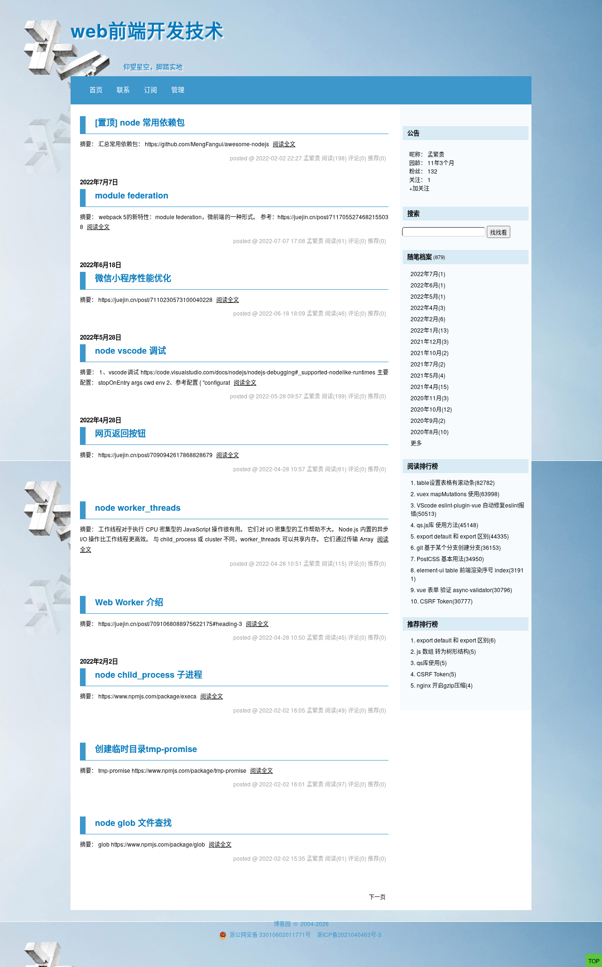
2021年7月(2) (428, 364)
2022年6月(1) (428, 285)
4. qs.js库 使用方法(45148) (444, 525)
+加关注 (419, 188)
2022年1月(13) (430, 330)
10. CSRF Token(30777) (442, 601)
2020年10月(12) (431, 409)
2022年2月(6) (428, 319)
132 (432, 171)
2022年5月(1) (428, 296)
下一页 (377, 897)
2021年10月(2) (430, 353)
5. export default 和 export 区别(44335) (460, 536)
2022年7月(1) (428, 273)
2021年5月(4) (428, 375)
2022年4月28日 (100, 419)
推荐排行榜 (422, 623)
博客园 (282, 923)
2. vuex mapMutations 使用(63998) (455, 494)
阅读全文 (284, 144)
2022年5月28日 (100, 337)
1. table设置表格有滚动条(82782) (453, 482)
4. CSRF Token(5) (433, 674)
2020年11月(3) (430, 398)
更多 (416, 443)
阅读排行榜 (422, 465)
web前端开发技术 (147, 29)
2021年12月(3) (430, 341)
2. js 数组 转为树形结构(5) (443, 651)
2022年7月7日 (99, 181)
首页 (96, 89)
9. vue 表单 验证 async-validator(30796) (461, 590)
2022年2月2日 (99, 661)
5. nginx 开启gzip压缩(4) (442, 685)
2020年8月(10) (430, 432)
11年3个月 (441, 162)
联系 (123, 89)
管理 (177, 89)
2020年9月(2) (428, 420)
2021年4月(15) (430, 386)
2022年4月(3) (428, 307)
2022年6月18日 (100, 264)
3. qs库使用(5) (429, 662)
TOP (594, 961)
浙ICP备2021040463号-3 (349, 934)
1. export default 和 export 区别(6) (453, 640)
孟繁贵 (436, 154)
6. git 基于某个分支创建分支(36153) (456, 547)
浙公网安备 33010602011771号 (270, 934)
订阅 (150, 89)
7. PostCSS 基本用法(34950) (447, 559)
